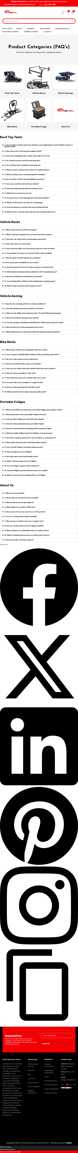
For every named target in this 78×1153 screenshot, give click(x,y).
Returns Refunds (34, 1087)
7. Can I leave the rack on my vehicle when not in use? (25, 378)
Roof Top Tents (12, 93)
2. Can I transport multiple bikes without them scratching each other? (31, 354)
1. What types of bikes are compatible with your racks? (26, 350)
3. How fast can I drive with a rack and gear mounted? (25, 239)
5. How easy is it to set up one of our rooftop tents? (25, 512)
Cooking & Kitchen (50, 1093)
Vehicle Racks (39, 93)
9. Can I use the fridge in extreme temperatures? (23, 447)
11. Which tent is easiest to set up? (17, 193)
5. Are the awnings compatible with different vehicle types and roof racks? (34, 322)
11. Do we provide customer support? (19, 540)
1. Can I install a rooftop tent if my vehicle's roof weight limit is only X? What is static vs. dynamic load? (38, 145)
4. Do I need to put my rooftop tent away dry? (22, 160)
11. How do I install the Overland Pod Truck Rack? (23, 276)
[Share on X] (39, 705)
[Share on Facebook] (39, 626)
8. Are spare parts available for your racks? (21, 262)
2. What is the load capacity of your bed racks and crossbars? (28, 234)
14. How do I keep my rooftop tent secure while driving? (26, 207)
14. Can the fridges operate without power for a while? (26, 470)
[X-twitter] (5, 1126)
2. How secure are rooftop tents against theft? (23, 151)
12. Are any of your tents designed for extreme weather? (27, 198)
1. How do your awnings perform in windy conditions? (25, 304)
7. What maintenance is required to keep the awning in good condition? (32, 332)
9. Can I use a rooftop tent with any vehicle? (21, 184)
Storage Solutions (50, 1081)
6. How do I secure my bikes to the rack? (20, 373)
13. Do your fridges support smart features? (21, 466)
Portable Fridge (39, 126)
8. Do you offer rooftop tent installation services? (24, 179)
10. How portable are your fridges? (18, 452)
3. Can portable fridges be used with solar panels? (24, 419)
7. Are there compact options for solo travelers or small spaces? (30, 438)
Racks (46, 1077)
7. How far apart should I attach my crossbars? (22, 258)
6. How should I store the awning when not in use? (23, 327)
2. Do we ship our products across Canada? (21, 498)
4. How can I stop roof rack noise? (17, 244)
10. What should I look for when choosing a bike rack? (25, 392)
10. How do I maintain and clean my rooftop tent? (23, 188)
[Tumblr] (16, 1126)
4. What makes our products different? (19, 507)
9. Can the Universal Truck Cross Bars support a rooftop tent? (29, 267)
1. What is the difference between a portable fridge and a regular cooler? (33, 410)
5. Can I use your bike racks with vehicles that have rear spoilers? (30, 368)
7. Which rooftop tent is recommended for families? (24, 174)
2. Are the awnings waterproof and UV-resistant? (24, 308)
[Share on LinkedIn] (39, 785)
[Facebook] (5, 1120)
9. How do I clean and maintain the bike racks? (22, 387)
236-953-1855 (50, 4)
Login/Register (62, 12)
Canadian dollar (9, 1149)
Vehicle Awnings (65, 93)
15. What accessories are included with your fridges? (25, 475)
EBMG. (69, 1143)
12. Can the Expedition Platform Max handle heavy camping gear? (29, 281)
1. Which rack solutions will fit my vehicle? (20, 230)
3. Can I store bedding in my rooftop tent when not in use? (27, 156)
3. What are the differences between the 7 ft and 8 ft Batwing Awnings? (32, 313)
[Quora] (5, 1132)
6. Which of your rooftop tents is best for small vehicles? (26, 170)
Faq (29, 1074)
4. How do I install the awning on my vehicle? (21, 318)
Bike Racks (12, 126)
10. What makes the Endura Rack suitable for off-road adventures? (30, 272)
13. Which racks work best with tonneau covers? (23, 286)
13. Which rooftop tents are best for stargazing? (23, 203)
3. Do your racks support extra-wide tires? (21, 359)
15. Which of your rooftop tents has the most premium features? (30, 212)
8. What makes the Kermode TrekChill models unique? (25, 442)
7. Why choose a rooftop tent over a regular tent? (24, 521)
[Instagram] (10, 1120)
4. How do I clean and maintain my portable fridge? (24, 424)
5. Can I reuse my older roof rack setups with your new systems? (29, 248)
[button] (39, 146)
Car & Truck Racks (50, 1085)
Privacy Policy (33, 1082)
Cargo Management (51, 1089)
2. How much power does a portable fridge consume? (25, 414)
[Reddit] (10, 1126)
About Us (65, 126)
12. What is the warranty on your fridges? (20, 461)
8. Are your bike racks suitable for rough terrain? (23, 382)
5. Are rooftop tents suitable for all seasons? (22, 165)
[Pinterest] (16, 1120)
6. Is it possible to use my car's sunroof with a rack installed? (28, 253)
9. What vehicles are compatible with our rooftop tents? (26, 530)
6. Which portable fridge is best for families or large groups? (28, 433)
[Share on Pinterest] (39, 864)
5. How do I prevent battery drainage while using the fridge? (28, 428)
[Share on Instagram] (39, 944)
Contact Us (32, 1078)
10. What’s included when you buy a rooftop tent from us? (27, 535)
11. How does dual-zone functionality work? (21, 456)
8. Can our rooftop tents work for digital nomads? (24, 526)
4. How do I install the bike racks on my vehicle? (22, 364)
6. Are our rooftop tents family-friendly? (20, 516)
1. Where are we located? (14, 493)
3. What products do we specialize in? (19, 502)
